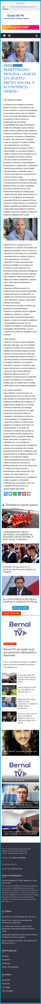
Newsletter (6, 962)
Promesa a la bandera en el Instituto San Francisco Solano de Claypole (19, 569)
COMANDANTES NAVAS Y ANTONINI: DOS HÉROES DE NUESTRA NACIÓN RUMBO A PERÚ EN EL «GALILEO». (18, 536)
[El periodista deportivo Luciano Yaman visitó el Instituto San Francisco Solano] (9, 674)
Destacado (8, 65)
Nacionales (17, 65)
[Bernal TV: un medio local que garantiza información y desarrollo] (20, 618)
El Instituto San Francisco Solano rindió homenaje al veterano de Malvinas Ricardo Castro (21, 804)
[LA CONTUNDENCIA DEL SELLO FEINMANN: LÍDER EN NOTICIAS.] (20, 577)
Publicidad (6, 966)
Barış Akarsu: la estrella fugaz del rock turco (20, 752)
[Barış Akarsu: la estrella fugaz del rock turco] (20, 731)
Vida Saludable (7, 993)
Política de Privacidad (10, 969)
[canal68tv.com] (4, 35)
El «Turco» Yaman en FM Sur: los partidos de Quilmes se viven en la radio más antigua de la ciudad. (27, 718)
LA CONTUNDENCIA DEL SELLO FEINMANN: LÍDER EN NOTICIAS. (20, 600)
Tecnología (6, 989)
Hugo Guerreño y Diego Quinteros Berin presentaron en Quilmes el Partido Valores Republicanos (27, 703)
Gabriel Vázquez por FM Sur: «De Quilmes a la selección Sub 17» (27, 689)
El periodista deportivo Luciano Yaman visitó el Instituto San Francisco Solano (27, 678)
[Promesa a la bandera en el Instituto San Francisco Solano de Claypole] (20, 545)
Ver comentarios (20, 608)
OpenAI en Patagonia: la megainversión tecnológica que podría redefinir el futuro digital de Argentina (20, 882)
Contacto (5, 958)
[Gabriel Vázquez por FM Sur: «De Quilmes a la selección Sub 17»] (9, 686)
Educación (6, 986)
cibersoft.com (17, 869)
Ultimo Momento (10, 644)
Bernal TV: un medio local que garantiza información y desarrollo (20, 652)
